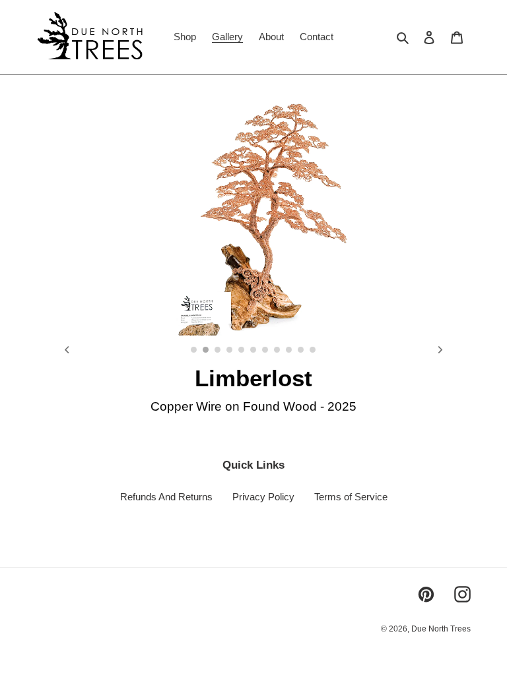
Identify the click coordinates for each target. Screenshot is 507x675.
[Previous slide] (67, 350)
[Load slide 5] (242, 351)
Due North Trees (441, 628)
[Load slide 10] (302, 351)
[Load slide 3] (218, 351)
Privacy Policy (263, 496)
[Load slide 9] (290, 351)
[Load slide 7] (266, 351)
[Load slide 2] (207, 351)
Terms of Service (351, 496)
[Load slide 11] (314, 351)
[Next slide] (439, 350)
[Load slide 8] (278, 351)
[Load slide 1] (195, 351)
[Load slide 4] (230, 351)
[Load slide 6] (254, 351)
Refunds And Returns (166, 496)
